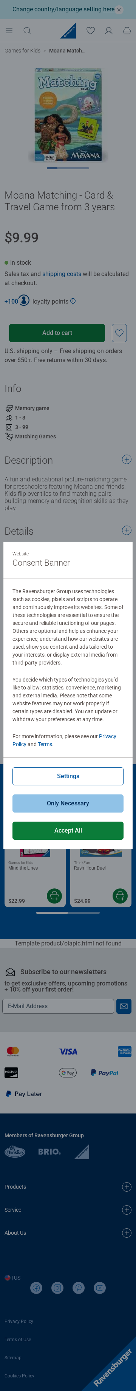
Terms (45, 744)
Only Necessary (68, 803)
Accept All (68, 830)
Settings (68, 776)
